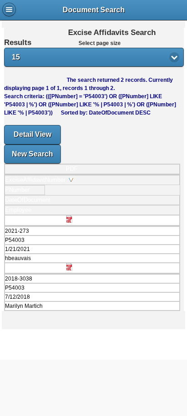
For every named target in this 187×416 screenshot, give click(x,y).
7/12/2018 (17, 297)
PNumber (19, 189)
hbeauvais (18, 258)
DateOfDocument (29, 199)
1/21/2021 (17, 249)
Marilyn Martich (24, 306)
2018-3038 (18, 279)
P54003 (15, 240)
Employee (20, 209)
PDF (72, 168)
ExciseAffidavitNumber (37, 179)
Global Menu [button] (9, 9)
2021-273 (17, 231)
